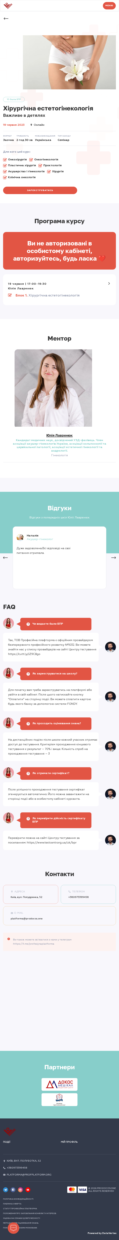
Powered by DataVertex (102, 1233)
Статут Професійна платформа (20, 1209)
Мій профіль (69, 1141)
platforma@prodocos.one (26, 918)
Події (6, 1141)
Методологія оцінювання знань (21, 1223)
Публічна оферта (12, 1204)
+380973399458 (78, 897)
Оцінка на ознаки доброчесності (21, 1218)
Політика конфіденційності (18, 1199)
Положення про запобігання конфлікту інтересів (29, 1213)
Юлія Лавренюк (59, 435)
